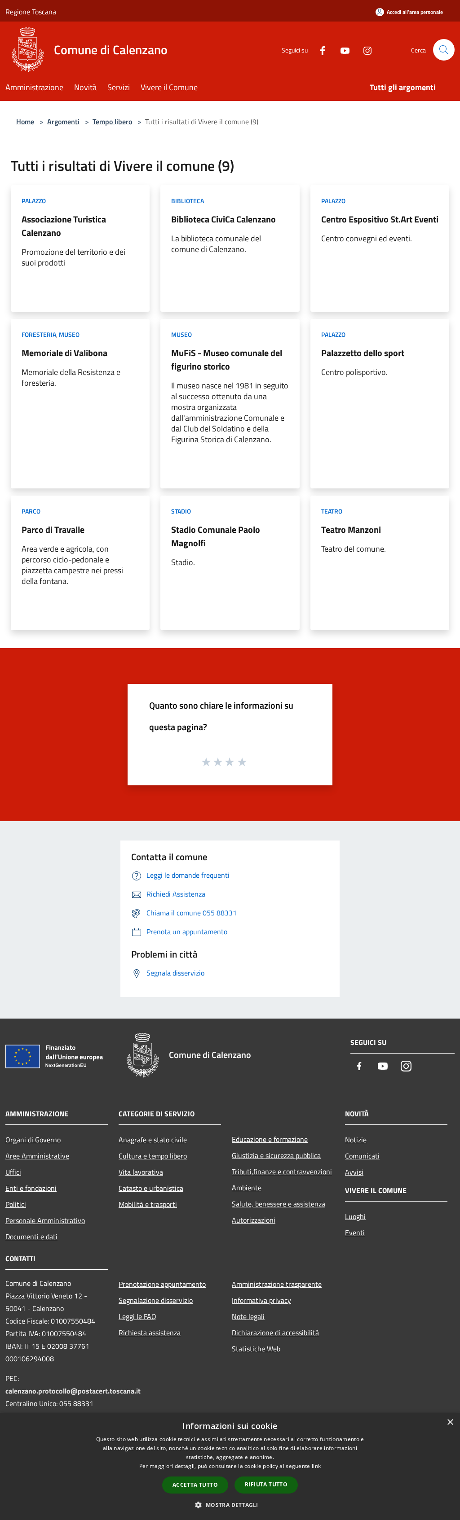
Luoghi (355, 1216)
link (316, 1466)
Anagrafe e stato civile (153, 1139)
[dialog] (230, 1466)
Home (25, 121)
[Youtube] (341, 50)
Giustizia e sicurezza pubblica (276, 1155)
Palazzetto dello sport (362, 353)
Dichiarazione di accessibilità (275, 1332)
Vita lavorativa (141, 1172)
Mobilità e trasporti (148, 1204)
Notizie (356, 1139)
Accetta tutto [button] (195, 1485)
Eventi (355, 1232)
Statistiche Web (256, 1348)
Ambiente (246, 1187)
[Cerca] (444, 50)
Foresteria (39, 334)
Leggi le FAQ (137, 1316)
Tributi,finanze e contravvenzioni (282, 1171)
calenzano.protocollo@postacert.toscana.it (73, 1390)
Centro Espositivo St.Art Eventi (379, 219)
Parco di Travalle (53, 529)
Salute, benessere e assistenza (278, 1203)
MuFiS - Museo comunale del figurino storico (226, 359)
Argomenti (63, 121)
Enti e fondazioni (31, 1188)
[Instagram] (364, 50)
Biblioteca (187, 200)
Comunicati (362, 1155)
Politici (15, 1204)
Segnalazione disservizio (156, 1300)
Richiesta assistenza (150, 1332)
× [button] (450, 1422)
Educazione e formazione (270, 1139)
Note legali (248, 1316)
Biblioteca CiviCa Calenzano (223, 219)
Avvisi (354, 1172)
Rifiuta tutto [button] (266, 1484)
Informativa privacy (261, 1300)
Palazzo (34, 200)
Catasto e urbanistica (151, 1188)
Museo (69, 334)
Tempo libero (112, 121)
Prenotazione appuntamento (162, 1284)
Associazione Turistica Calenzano (64, 226)
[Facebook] (319, 50)
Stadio (181, 511)
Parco (31, 511)
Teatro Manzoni (351, 529)
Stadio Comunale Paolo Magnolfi (215, 536)
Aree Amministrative (37, 1155)
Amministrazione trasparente (277, 1284)
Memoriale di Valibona (64, 353)
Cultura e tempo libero (153, 1155)
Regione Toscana (30, 11)
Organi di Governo (33, 1139)
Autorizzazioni (253, 1220)
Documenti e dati (31, 1236)
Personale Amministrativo (45, 1220)
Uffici (13, 1172)
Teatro (331, 511)
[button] (230, 1504)
